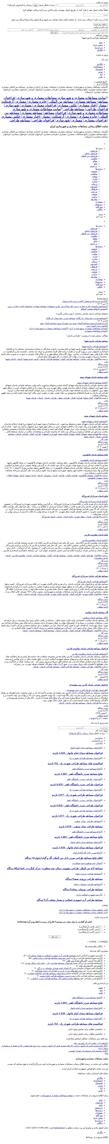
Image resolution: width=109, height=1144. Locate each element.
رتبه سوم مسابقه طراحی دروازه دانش (49, 958)
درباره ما (99, 47)
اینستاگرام (98, 67)
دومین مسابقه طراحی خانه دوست (55, 976)
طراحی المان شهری (59, 594)
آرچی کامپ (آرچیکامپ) (89, 932)
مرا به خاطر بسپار (46, 5)
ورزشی (94, 192)
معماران (99, 202)
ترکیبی (94, 197)
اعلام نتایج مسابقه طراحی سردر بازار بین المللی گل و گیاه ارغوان (69, 858)
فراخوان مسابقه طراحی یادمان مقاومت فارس (87, 648)
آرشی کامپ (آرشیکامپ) (88, 929)
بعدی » (92, 718)
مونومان (47, 475)
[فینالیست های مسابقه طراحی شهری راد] (86, 758)
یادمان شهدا (10, 359)
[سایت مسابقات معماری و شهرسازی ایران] (96, 331)
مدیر (70, 313)
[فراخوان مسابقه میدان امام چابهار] (86, 748)
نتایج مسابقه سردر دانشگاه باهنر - (78, 773)
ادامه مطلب (102, 372)
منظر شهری (79, 517)
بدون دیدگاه (103, 364)
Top (106, 1053)
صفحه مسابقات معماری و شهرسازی (56, 1095)
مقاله (95, 161)
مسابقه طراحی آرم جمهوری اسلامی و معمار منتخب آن (74, 900)
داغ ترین (99, 743)
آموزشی (93, 186)
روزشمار (99, 204)
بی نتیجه (93, 166)
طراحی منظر (64, 398)
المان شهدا (88, 398)
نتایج (95, 164)
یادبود (36, 359)
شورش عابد (84, 966)
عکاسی (94, 158)
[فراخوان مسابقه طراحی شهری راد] (86, 790)
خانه (101, 42)
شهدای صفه (93, 434)
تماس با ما (98, 45)
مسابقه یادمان (35, 630)
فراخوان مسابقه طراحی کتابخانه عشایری (45, 973)
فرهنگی (93, 189)
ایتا (101, 74)
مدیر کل (104, 439)
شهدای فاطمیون (85, 475)
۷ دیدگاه (11, 868)
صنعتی (94, 194)
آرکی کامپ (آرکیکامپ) (89, 927)
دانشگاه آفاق (87, 630)
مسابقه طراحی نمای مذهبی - (81, 826)
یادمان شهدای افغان (15, 475)
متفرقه (94, 199)
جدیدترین (99, 738)
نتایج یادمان (68, 517)
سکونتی (93, 174)
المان (96, 359)
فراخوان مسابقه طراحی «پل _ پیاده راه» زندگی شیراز (48, 963)
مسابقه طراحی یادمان (49, 359)
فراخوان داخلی (90, 153)
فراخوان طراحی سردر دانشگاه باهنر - (76, 784)
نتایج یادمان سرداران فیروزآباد (95, 496)
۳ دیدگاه (41, 900)
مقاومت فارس (18, 555)
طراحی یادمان (86, 359)
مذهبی (94, 176)
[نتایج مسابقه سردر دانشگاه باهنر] (87, 769)
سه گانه (99, 207)
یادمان (19, 359)
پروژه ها (99, 169)
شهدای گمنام (81, 434)
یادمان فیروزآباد (48, 517)
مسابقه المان (48, 630)
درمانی (94, 184)
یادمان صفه (89, 437)
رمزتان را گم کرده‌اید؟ (78, 733)
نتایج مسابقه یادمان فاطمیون (95, 455)
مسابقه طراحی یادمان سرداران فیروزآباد (90, 576)
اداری (95, 179)
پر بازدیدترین (97, 740)
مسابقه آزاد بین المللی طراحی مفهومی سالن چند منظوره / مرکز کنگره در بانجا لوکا (59, 868)
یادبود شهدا (28, 359)
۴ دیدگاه (69, 879)
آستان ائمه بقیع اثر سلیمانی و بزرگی (52, 968)
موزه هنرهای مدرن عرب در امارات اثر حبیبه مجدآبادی (58, 971)
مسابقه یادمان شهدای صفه (96, 416)
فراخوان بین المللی (89, 156)
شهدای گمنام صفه (66, 434)
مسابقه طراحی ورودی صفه (88, 879)
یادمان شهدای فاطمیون (97, 478)
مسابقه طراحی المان (69, 359)
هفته (101, 993)
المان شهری (87, 594)
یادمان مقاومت (101, 558)
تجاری (94, 181)
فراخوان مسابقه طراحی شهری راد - (77, 795)
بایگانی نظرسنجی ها (94, 946)
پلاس (100, 77)
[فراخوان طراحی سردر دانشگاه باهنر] (85, 779)
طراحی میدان (43, 594)
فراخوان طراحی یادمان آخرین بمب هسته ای (88, 685)
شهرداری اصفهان (49, 434)
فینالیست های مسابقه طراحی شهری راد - (75, 763)
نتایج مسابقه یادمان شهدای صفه (94, 377)
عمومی (94, 171)
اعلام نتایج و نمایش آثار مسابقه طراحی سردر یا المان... (54, 978)
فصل (100, 988)
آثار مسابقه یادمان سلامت (96, 612)
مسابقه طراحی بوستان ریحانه (87, 889)
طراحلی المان (87, 555)
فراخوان (93, 151)
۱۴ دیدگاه (30, 858)
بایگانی (100, 209)
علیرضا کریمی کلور (74, 961)
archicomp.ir (59, 1128)
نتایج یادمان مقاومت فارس (96, 535)
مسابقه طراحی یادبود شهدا (96, 341)
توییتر (100, 72)
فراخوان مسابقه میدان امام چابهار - (78, 753)
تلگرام (100, 50)
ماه (101, 990)
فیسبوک (99, 69)
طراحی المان (76, 398)
